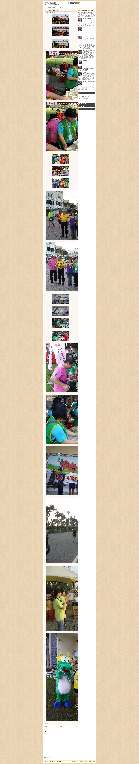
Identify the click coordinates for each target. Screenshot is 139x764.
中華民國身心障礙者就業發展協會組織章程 (85, 12)
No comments (53, 12)
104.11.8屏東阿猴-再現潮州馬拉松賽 (53, 10)
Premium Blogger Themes (91, 761)
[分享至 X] (47, 723)
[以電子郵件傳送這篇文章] (45, 723)
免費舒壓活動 (85, 60)
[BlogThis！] (46, 723)
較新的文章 (46, 726)
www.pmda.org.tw (50, 2)
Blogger (61, 761)
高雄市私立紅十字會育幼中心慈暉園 (84, 94)
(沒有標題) (84, 72)
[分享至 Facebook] (48, 723)
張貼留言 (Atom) (49, 757)
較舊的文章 (75, 726)
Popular (80, 10)
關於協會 (49, 7)
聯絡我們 (54, 7)
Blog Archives (89, 10)
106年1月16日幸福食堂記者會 (87, 18)
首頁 (45, 7)
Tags (84, 10)
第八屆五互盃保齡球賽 (60, 7)
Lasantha (86, 761)
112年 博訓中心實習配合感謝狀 (88, 44)
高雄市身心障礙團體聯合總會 (83, 98)
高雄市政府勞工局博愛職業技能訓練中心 (85, 96)
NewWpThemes (77, 761)
